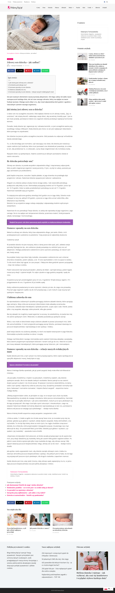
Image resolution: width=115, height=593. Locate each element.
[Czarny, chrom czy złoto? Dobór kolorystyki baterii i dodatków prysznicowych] (82, 54)
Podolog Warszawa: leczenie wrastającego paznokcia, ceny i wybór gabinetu (98, 91)
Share (12, 70)
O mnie (9, 2)
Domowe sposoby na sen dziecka (19, 87)
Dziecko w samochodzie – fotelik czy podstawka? (25, 495)
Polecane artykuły (83, 547)
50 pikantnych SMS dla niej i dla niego (55, 559)
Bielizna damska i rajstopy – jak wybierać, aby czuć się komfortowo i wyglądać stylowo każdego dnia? (92, 575)
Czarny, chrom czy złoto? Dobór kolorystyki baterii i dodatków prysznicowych (97, 55)
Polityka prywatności (17, 2)
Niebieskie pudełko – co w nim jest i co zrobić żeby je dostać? (30, 488)
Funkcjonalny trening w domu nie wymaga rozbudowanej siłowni (98, 80)
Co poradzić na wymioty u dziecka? (20, 490)
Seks (84, 7)
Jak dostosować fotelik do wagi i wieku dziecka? (25, 485)
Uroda (89, 7)
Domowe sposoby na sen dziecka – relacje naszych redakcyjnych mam (31, 92)
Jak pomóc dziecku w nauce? (40, 528)
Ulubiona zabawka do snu (17, 90)
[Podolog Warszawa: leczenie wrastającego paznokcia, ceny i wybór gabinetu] (82, 89)
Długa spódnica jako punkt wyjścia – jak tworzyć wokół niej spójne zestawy (97, 101)
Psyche (78, 7)
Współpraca (27, 2)
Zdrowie (97, 7)
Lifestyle (64, 7)
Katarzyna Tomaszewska (17, 65)
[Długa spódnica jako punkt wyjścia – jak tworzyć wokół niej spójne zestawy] (82, 100)
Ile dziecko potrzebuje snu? (18, 85)
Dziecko (50, 7)
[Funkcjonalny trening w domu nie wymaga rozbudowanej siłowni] (82, 79)
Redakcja (33, 2)
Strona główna (10, 53)
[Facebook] (105, 2)
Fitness (57, 7)
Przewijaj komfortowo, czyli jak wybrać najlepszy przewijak (16, 530)
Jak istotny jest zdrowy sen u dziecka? (21, 83)
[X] (107, 2)
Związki (105, 7)
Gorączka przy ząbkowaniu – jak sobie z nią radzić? (26, 493)
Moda (70, 7)
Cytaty (38, 7)
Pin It (29, 70)
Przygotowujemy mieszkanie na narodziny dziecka (62, 529)
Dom (44, 7)
